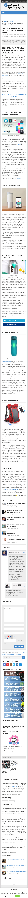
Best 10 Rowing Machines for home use (15, 859)
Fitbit (19, 144)
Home (5, 21)
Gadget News (13, 36)
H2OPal (4, 138)
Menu (3, 12)
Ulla (3, 278)
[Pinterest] (7, 664)
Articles (8, 36)
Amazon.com (14, 786)
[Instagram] (11, 664)
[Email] (20, 664)
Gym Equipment (20, 36)
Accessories (11, 21)
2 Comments (20, 34)
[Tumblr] (17, 664)
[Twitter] (14, 664)
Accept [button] (17, 896)
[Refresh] (14, 636)
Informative (8, 38)
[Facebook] (4, 664)
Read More (22, 896)
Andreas (4, 34)
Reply (23, 552)
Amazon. (18, 178)
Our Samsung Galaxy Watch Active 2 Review (16, 871)
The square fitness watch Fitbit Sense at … (16, 865)
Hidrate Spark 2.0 (6, 361)
